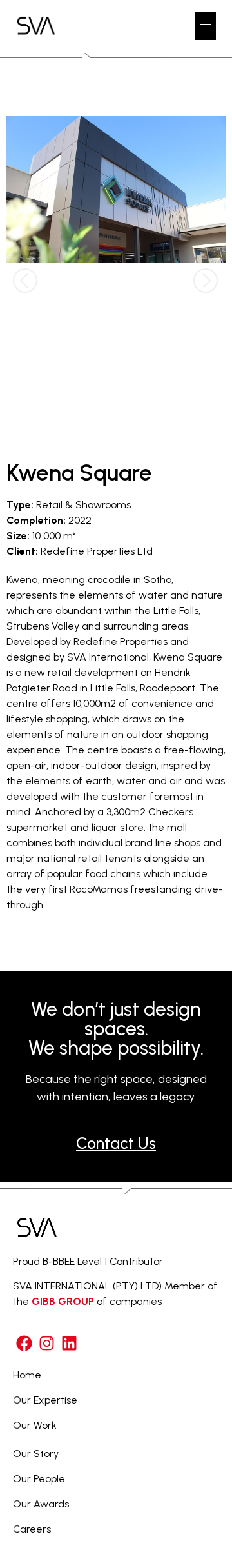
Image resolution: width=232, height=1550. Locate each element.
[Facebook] (24, 1343)
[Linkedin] (69, 1343)
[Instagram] (46, 1343)
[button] (205, 26)
